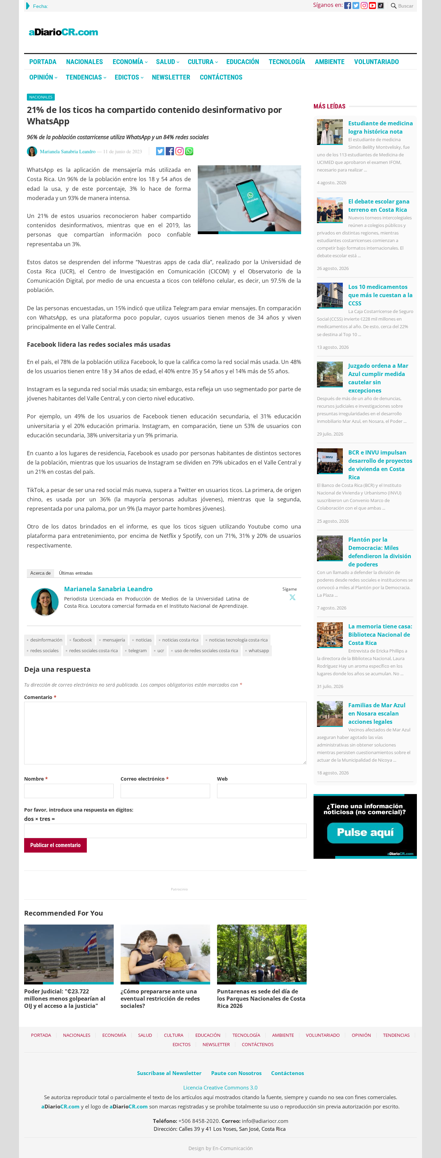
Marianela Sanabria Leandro (67, 151)
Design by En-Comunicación (220, 1148)
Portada (43, 62)
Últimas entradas (76, 573)
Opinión (41, 77)
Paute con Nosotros (236, 1073)
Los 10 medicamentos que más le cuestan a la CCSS (380, 295)
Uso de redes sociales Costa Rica (206, 650)
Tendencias (84, 77)
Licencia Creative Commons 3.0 (220, 1087)
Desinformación (46, 640)
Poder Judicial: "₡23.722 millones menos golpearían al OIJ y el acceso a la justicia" (64, 999)
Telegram (138, 650)
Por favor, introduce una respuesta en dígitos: (78, 809)
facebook (82, 640)
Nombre (36, 778)
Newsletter (171, 77)
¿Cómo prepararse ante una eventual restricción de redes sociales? (160, 999)
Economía (128, 62)
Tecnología (287, 62)
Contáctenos (221, 77)
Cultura (201, 62)
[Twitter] (292, 597)
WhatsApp (259, 650)
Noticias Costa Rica (180, 640)
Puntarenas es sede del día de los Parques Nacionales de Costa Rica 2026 (261, 999)
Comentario (40, 697)
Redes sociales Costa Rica (93, 650)
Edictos (127, 77)
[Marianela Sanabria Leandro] (45, 613)
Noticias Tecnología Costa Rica (238, 640)
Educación (242, 62)
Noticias (144, 640)
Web (222, 778)
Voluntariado (376, 62)
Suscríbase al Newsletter (169, 1073)
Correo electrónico (145, 778)
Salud (165, 62)
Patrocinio (179, 889)
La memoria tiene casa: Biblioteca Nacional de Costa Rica (380, 635)
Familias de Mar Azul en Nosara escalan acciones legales (377, 713)
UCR (160, 650)
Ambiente (330, 62)
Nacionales (84, 62)
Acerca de (40, 573)
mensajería (114, 640)
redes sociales (44, 650)
